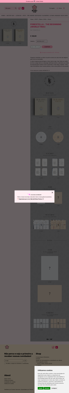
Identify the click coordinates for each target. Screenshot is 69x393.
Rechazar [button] (47, 388)
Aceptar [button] (40, 388)
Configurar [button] (54, 388)
